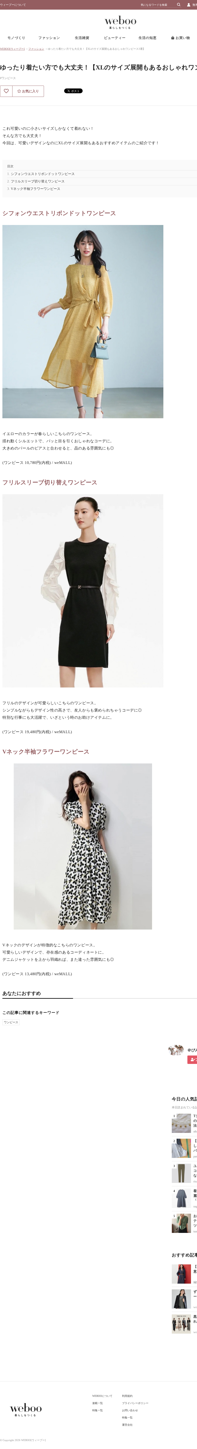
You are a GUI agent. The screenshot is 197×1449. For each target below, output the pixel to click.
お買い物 (182, 38)
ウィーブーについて (13, 4)
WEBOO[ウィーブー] (12, 48)
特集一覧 (97, 1410)
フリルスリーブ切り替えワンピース (38, 181)
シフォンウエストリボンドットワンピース (43, 174)
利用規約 (127, 1395)
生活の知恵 (148, 38)
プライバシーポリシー (135, 1403)
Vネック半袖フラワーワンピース (35, 189)
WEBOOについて (102, 1395)
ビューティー (115, 38)
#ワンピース (8, 78)
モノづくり (16, 38)
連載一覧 (97, 1403)
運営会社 (127, 1424)
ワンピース (11, 1022)
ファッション (49, 38)
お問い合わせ (130, 1410)
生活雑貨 (82, 38)
